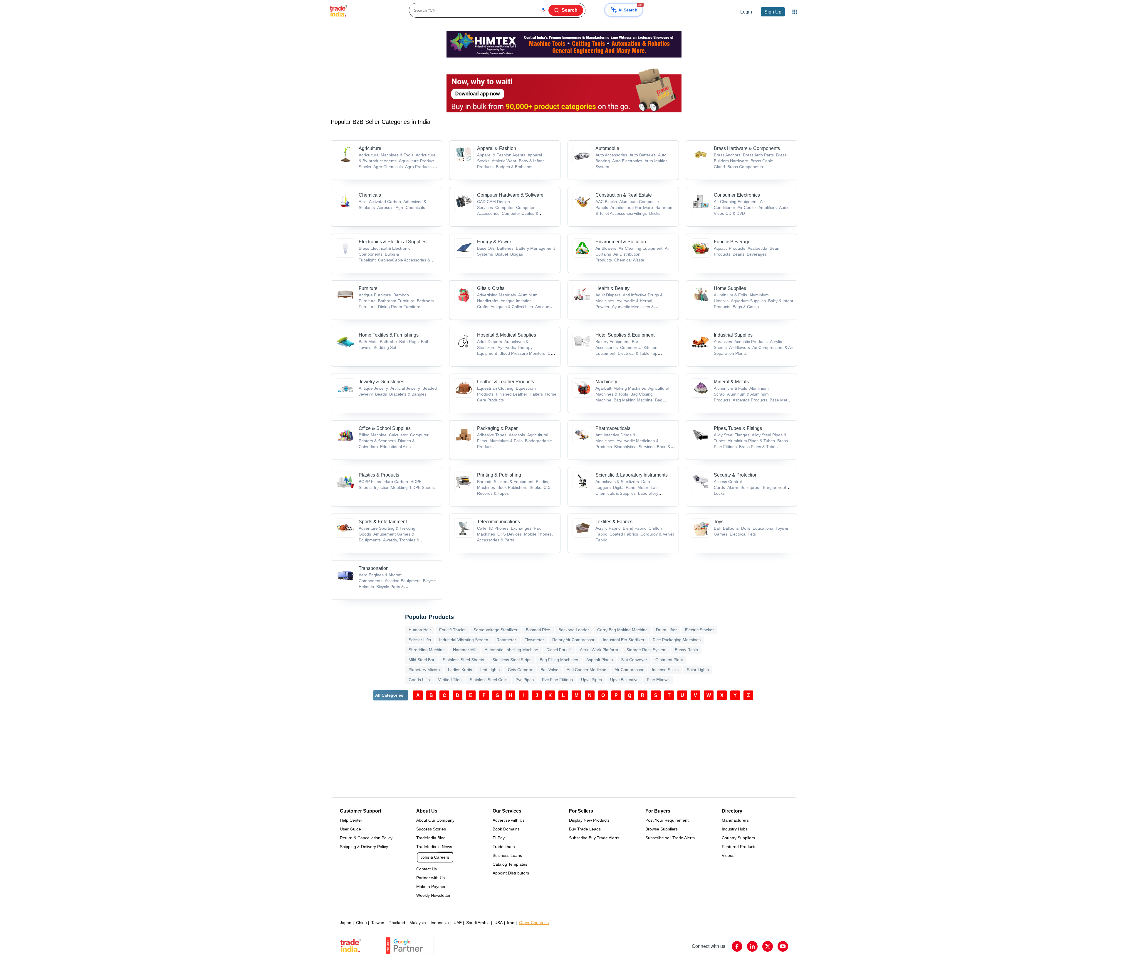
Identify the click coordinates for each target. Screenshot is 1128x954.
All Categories (389, 695)
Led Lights (490, 669)
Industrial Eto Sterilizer (623, 639)
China (361, 922)
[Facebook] (737, 946)
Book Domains (506, 829)
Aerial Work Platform (599, 649)
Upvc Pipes (591, 679)
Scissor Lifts (420, 639)
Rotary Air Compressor (573, 639)
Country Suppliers (738, 837)
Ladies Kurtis (460, 669)
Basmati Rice (538, 629)
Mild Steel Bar (421, 659)
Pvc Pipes (525, 679)
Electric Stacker (699, 629)
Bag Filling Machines (559, 659)
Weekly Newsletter (433, 895)
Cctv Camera (520, 669)
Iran (510, 922)
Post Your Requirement (667, 820)
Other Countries (534, 922)
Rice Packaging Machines (677, 639)
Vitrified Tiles (449, 679)
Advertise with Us (509, 820)
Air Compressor (629, 669)
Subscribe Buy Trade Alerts (594, 837)
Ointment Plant (669, 659)
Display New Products (589, 820)
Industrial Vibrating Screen (463, 639)
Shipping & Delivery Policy (364, 846)
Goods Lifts (419, 679)
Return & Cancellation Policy (366, 837)
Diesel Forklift (559, 649)
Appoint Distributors (511, 873)
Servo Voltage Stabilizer (496, 629)
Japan (345, 922)
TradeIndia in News (434, 846)
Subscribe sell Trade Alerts (670, 837)
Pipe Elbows (658, 679)
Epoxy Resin (686, 649)
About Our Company (435, 820)
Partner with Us (430, 877)
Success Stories (431, 829)
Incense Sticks (665, 669)
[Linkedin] (752, 946)
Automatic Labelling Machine (511, 649)
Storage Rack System (646, 649)
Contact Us (426, 869)
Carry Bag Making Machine (622, 629)
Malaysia (417, 922)
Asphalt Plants (599, 659)
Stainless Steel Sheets (463, 659)
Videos (728, 855)
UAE (458, 922)
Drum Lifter (666, 629)
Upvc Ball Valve (624, 679)
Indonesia (440, 922)
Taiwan (377, 922)
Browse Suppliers (661, 829)
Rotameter (506, 639)
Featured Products (739, 846)
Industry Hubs (735, 829)
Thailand (397, 922)
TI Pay (499, 837)
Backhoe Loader (573, 629)
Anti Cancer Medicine (586, 669)
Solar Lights (698, 669)
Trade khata (504, 846)
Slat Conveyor (634, 659)
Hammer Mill (464, 649)
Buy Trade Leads (585, 829)
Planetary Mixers (424, 669)
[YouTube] (783, 946)
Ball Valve (549, 669)
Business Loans (507, 855)
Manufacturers (735, 820)
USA (498, 922)
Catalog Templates (510, 864)
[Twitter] (768, 946)
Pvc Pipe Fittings (557, 679)
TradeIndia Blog (431, 837)
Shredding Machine (427, 649)
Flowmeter (534, 639)
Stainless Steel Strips (511, 659)
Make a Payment (432, 886)
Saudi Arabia (478, 922)
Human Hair (420, 629)
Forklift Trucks (452, 629)
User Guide (350, 829)
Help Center (351, 820)
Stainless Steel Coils (488, 679)
